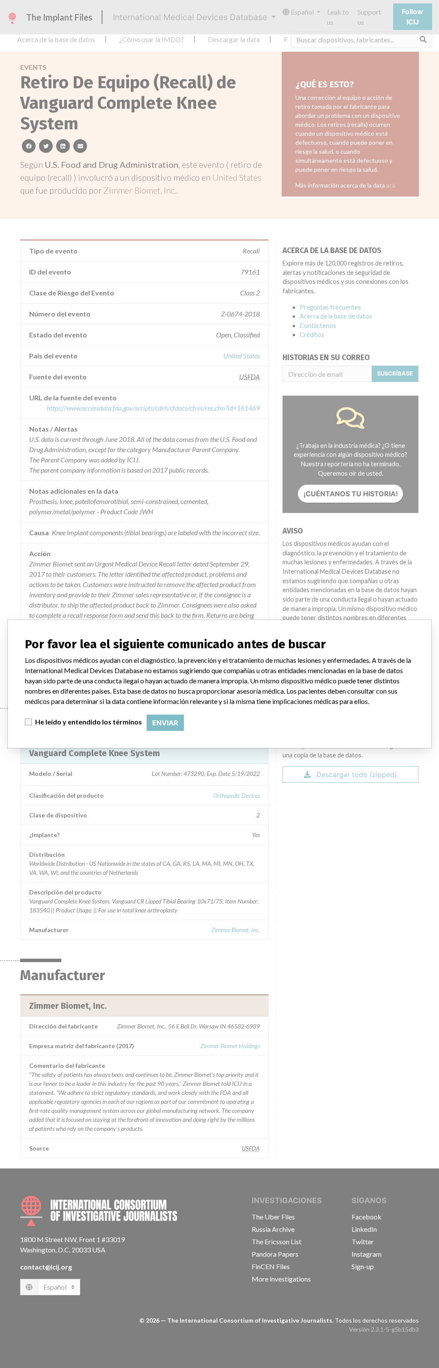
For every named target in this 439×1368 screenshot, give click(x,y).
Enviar (165, 722)
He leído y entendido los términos (88, 722)
